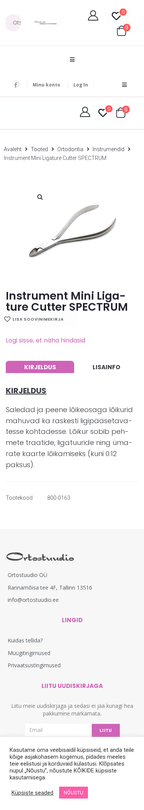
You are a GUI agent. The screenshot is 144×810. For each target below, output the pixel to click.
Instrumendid (108, 149)
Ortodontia (70, 149)
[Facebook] (15, 84)
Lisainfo (106, 367)
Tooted (39, 149)
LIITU (105, 730)
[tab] (40, 367)
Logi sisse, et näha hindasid (45, 340)
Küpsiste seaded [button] (32, 792)
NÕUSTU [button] (73, 792)
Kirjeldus (40, 367)
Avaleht (13, 149)
